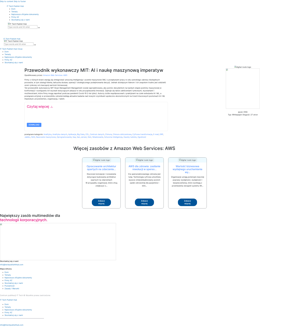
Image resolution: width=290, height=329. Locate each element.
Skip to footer (20, 1)
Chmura (108, 134)
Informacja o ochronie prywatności (122, 117)
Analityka (47, 134)
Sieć (89, 137)
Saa (74, 137)
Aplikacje (72, 134)
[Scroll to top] (1, 328)
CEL (87, 134)
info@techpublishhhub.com (11, 264)
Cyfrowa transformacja (142, 134)
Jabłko (27, 137)
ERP (161, 134)
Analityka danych (59, 134)
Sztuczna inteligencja (113, 137)
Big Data (80, 134)
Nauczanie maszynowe (46, 137)
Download (34, 125)
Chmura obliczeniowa (122, 134)
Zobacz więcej (101, 202)
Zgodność (142, 137)
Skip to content (6, 1)
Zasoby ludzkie (130, 137)
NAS (33, 137)
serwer (84, 137)
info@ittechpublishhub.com (11, 325)
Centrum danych (97, 134)
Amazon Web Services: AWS (55, 75)
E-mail (156, 134)
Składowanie (97, 137)
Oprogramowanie (64, 137)
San (78, 137)
